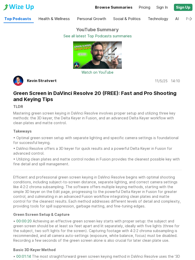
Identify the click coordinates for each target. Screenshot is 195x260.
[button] (183, 7)
